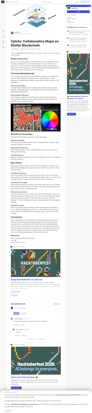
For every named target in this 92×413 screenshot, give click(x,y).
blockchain (32, 49)
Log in (77, 2)
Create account (85, 2)
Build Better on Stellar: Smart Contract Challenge (44, 53)
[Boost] (3, 47)
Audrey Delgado (19, 318)
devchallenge (15, 49)
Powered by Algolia (45, 1)
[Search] (7, 2)
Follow (78, 11)
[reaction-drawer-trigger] (3, 32)
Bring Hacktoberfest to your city (27, 279)
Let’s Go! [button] (8, 410)
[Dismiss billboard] (89, 392)
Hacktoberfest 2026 (72, 106)
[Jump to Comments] (3, 37)
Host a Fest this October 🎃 (24, 377)
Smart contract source (18, 242)
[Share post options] (3, 52)
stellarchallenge (24, 49)
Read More (14, 295)
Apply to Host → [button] (16, 388)
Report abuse (40, 339)
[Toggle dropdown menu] (60, 247)
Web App (14, 240)
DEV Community (80, 27)
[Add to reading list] (3, 42)
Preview (23, 313)
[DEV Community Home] (2, 2)
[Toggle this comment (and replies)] (12, 321)
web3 (38, 49)
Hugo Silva (17, 32)
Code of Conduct (31, 339)
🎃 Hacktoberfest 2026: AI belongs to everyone (77, 97)
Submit (16, 313)
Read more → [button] (71, 114)
